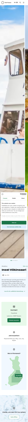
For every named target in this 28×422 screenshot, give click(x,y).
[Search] (20, 2)
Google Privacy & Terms (18, 217)
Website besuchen (14, 320)
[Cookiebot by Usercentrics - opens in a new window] (20, 194)
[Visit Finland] (6, 2)
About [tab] (23, 198)
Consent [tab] (5, 198)
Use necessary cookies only (14, 226)
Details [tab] (14, 198)
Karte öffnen (14, 417)
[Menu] (23, 2)
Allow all (14, 222)
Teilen (24, 266)
